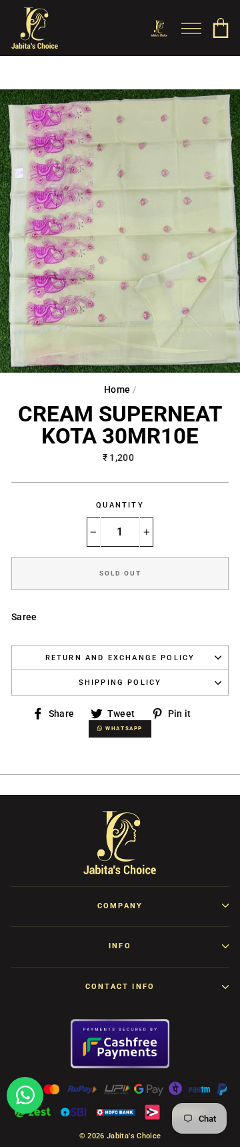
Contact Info (120, 986)
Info (120, 946)
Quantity (119, 505)
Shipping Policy (120, 682)
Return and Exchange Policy (120, 658)
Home (117, 389)
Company (120, 906)
